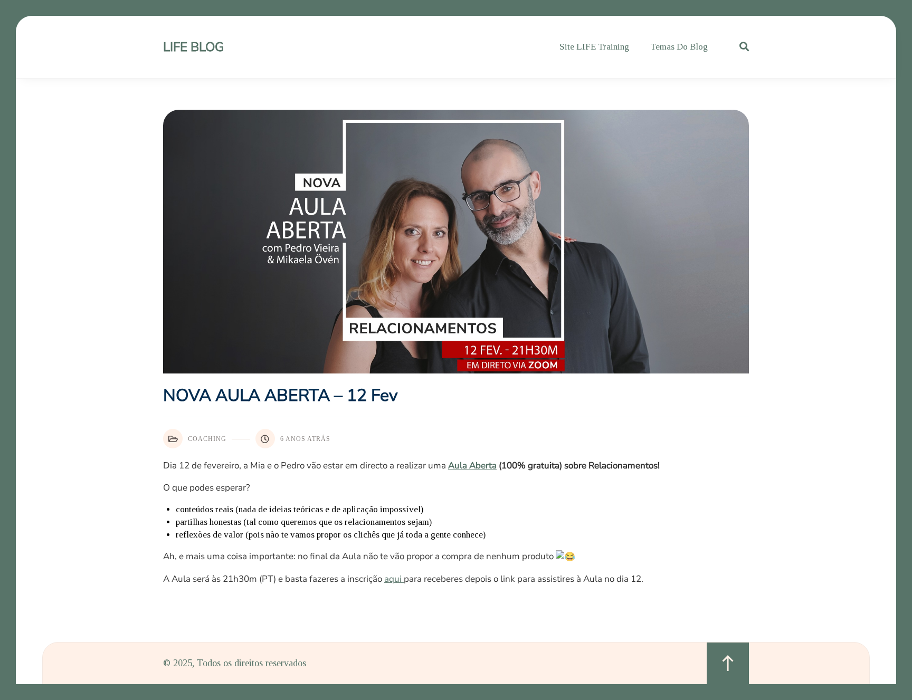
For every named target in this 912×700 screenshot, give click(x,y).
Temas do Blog (679, 47)
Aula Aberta (472, 465)
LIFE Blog (193, 47)
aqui (394, 579)
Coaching (207, 439)
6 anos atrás (305, 439)
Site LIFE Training (594, 47)
